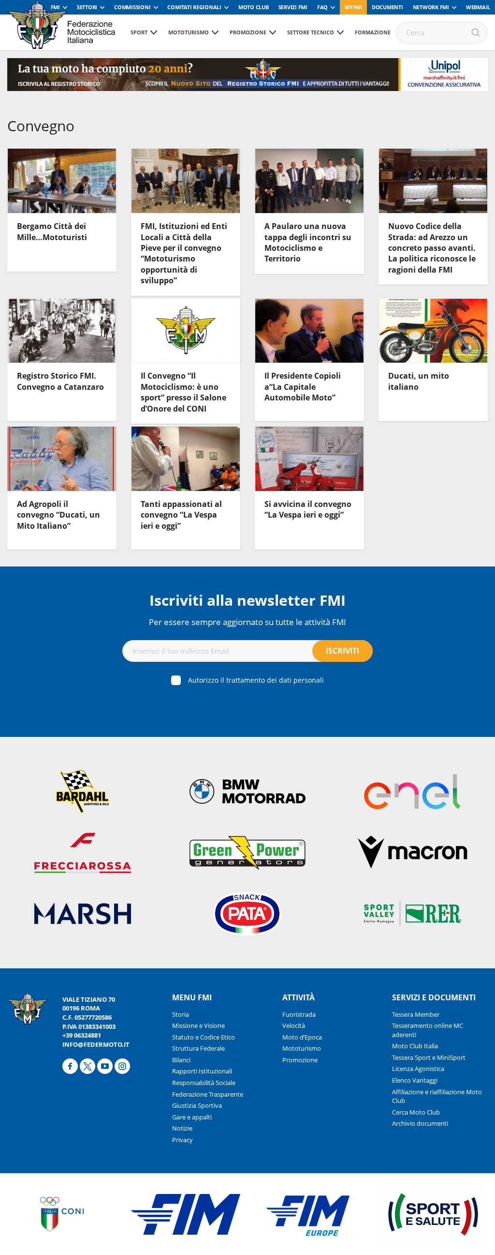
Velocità (293, 1025)
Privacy (182, 1139)
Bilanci (181, 1060)
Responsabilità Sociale (203, 1082)
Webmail (478, 7)
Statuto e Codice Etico (203, 1037)
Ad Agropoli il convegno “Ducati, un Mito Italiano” (58, 515)
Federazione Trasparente (207, 1094)
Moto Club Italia (415, 1045)
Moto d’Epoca (302, 1037)
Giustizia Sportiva (197, 1105)
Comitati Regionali (194, 7)
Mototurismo (188, 32)
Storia (180, 1014)
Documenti (387, 7)
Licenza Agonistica (418, 1068)
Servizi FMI (292, 7)
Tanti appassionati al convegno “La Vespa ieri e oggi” (181, 515)
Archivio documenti (420, 1123)
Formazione (373, 32)
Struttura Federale (198, 1048)
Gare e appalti (192, 1117)
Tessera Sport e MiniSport (429, 1057)
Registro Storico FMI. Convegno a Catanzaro (60, 381)
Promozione (248, 32)
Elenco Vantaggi (414, 1080)
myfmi (353, 7)
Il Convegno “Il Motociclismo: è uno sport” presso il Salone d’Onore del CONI (183, 391)
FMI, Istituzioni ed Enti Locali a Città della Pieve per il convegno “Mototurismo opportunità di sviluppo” (184, 253)
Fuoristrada (299, 1014)
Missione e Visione (198, 1025)
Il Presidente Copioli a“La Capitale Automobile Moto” (302, 386)
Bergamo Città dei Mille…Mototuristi (52, 231)
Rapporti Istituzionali (202, 1071)
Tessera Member (415, 1014)
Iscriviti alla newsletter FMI (247, 600)
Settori (87, 7)
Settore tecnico (310, 32)
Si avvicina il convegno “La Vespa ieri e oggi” (307, 509)
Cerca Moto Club (416, 1112)
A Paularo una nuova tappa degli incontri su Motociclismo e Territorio (307, 242)
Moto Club (253, 7)
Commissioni (132, 7)
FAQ (322, 7)
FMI (55, 7)
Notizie (182, 1128)
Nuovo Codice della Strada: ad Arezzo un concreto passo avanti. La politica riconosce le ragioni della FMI (432, 248)
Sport (139, 32)
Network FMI (431, 7)
